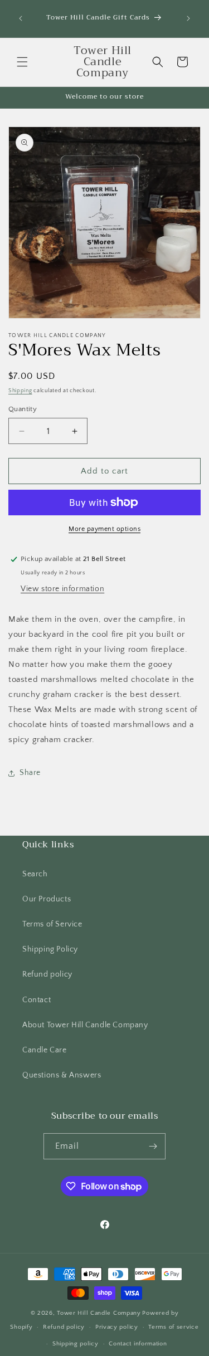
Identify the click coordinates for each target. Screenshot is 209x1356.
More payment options (104, 529)
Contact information (138, 1343)
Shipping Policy (50, 949)
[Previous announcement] (20, 18)
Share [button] (30, 772)
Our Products (46, 899)
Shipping (20, 391)
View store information (62, 588)
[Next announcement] (188, 18)
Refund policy (47, 974)
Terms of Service (52, 924)
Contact (36, 1000)
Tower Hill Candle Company (99, 1313)
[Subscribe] (152, 1146)
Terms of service (173, 1327)
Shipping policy (75, 1343)
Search (35, 874)
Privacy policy (116, 1327)
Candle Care (44, 1050)
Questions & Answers (61, 1075)
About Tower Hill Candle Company (85, 1025)
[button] (22, 62)
